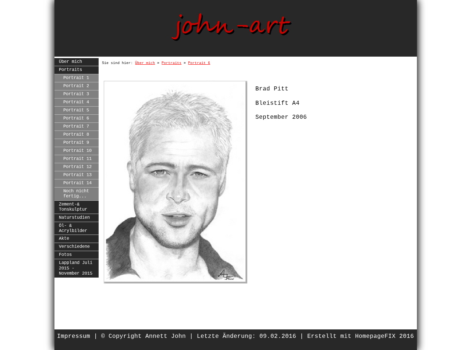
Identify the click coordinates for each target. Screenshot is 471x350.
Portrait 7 (76, 126)
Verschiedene (74, 246)
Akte (64, 238)
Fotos (65, 254)
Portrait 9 (76, 142)
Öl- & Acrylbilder (73, 228)
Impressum (73, 336)
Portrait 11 (77, 158)
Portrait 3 (76, 94)
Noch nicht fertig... (76, 194)
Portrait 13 (77, 175)
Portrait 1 (76, 78)
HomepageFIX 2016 (384, 336)
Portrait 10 (77, 150)
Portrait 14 (77, 183)
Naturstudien (74, 217)
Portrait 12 (77, 166)
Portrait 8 (76, 134)
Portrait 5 (76, 110)
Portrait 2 (76, 86)
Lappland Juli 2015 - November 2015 (75, 268)
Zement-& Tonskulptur (73, 207)
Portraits (70, 69)
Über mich (70, 61)
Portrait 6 (76, 118)
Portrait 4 (76, 102)
